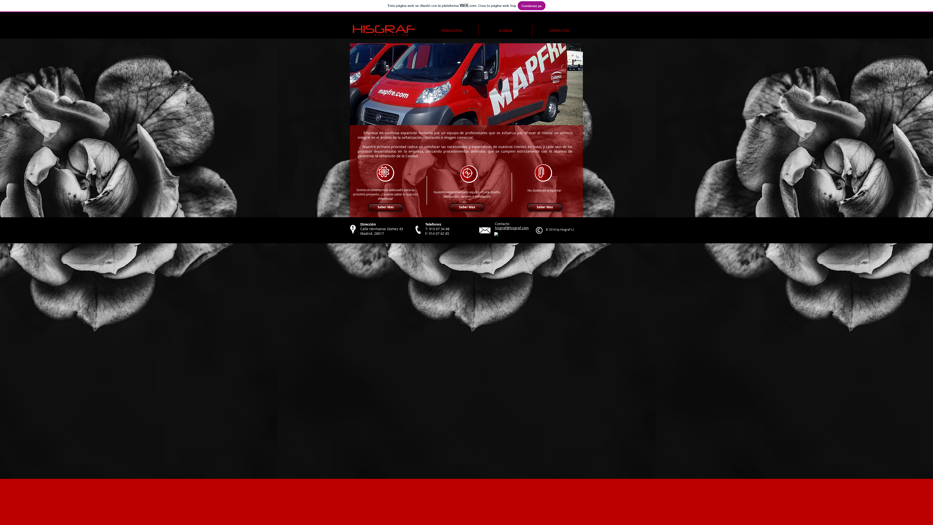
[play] (572, 121)
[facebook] (496, 234)
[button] (467, 84)
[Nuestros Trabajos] (385, 173)
